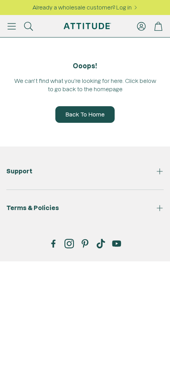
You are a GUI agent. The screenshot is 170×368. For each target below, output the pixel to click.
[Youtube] (116, 243)
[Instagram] (69, 243)
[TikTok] (101, 243)
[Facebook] (53, 243)
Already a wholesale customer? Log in (82, 7)
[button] (11, 26)
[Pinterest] (85, 243)
